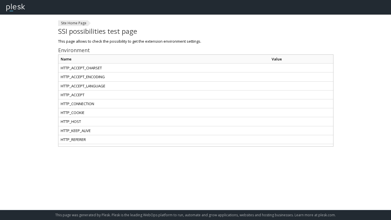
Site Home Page (73, 23)
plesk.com (326, 215)
